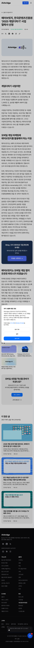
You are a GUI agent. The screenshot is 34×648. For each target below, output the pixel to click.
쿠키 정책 (12, 323)
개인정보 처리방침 (20, 323)
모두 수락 (17, 338)
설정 (17, 334)
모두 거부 (17, 329)
